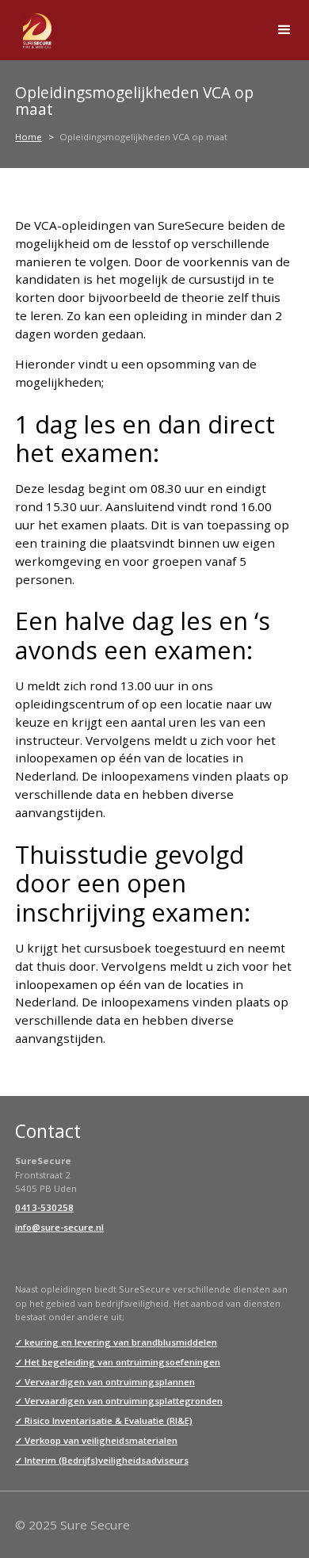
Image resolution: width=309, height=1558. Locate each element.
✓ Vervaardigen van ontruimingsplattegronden (119, 1401)
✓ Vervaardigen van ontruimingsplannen (105, 1382)
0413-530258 (44, 1207)
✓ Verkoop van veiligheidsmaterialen (96, 1440)
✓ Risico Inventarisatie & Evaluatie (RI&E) (104, 1420)
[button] (285, 30)
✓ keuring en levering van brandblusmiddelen (116, 1342)
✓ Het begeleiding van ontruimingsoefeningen (117, 1362)
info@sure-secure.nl (59, 1227)
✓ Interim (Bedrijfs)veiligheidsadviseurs (102, 1460)
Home (28, 137)
